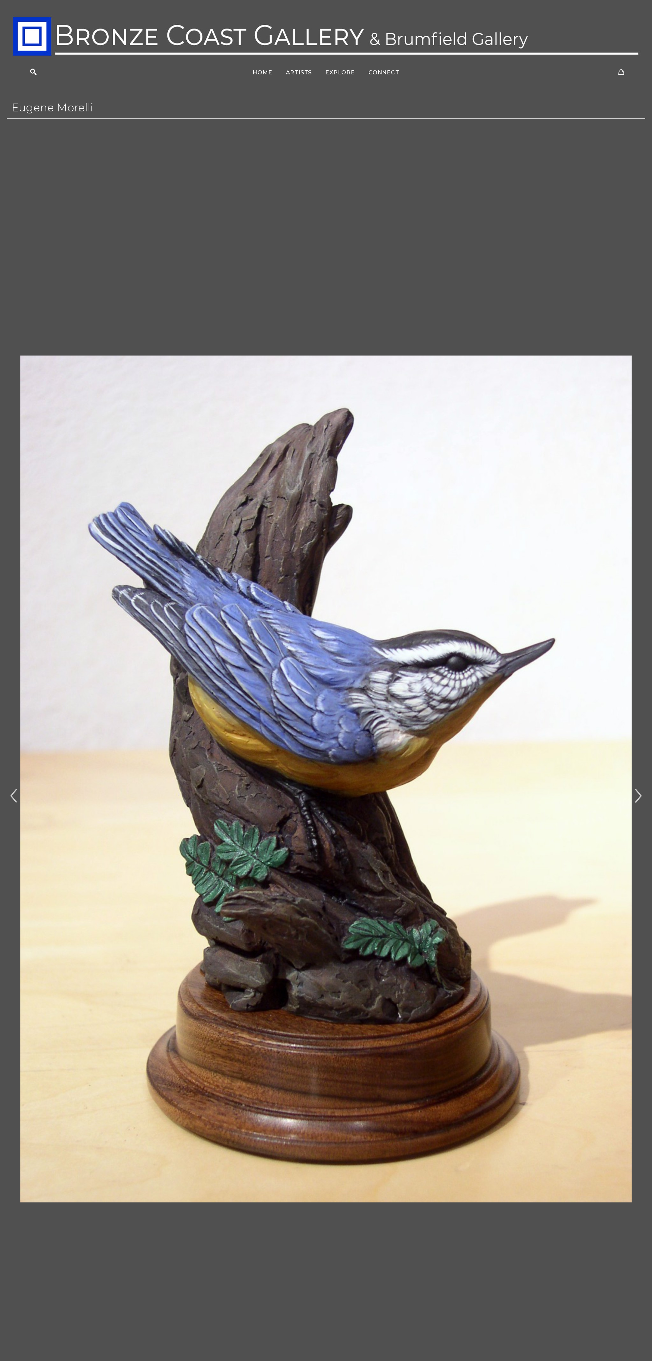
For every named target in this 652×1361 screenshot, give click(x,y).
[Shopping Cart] (621, 72)
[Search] (33, 72)
